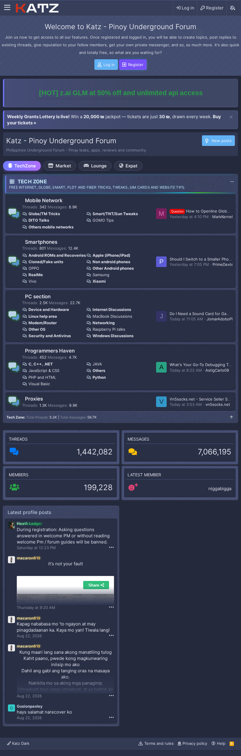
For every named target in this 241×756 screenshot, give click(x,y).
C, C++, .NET (41, 364)
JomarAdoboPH (221, 319)
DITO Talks (39, 220)
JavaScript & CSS (44, 370)
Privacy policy (195, 743)
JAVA (97, 364)
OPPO (34, 268)
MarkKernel (222, 216)
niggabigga (219, 488)
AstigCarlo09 (217, 370)
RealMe (36, 274)
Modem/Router (43, 322)
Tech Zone (32, 182)
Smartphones (41, 242)
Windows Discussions (113, 335)
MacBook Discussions (112, 316)
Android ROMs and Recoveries (57, 255)
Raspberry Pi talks (109, 329)
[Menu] (7, 8)
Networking (104, 322)
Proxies (34, 399)
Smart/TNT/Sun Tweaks (115, 213)
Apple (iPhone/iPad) (111, 255)
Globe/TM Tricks (44, 213)
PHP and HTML (42, 377)
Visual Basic (39, 383)
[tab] (22, 166)
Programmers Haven (50, 351)
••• (111, 547)
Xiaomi (99, 281)
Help (221, 743)
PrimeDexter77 (225, 264)
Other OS (37, 329)
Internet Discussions (112, 309)
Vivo (32, 281)
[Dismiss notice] (231, 117)
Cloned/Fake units (46, 261)
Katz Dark (20, 743)
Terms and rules (159, 743)
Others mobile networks (51, 227)
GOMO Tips (103, 220)
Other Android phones (113, 268)
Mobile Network (44, 200)
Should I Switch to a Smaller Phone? (202, 259)
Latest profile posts (29, 512)
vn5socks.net (217, 404)
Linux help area (43, 316)
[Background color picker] (232, 8)
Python (99, 377)
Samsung (101, 274)
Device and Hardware (49, 309)
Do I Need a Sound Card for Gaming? (203, 313)
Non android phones (111, 261)
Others (99, 370)
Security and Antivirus (50, 335)
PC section (38, 296)
